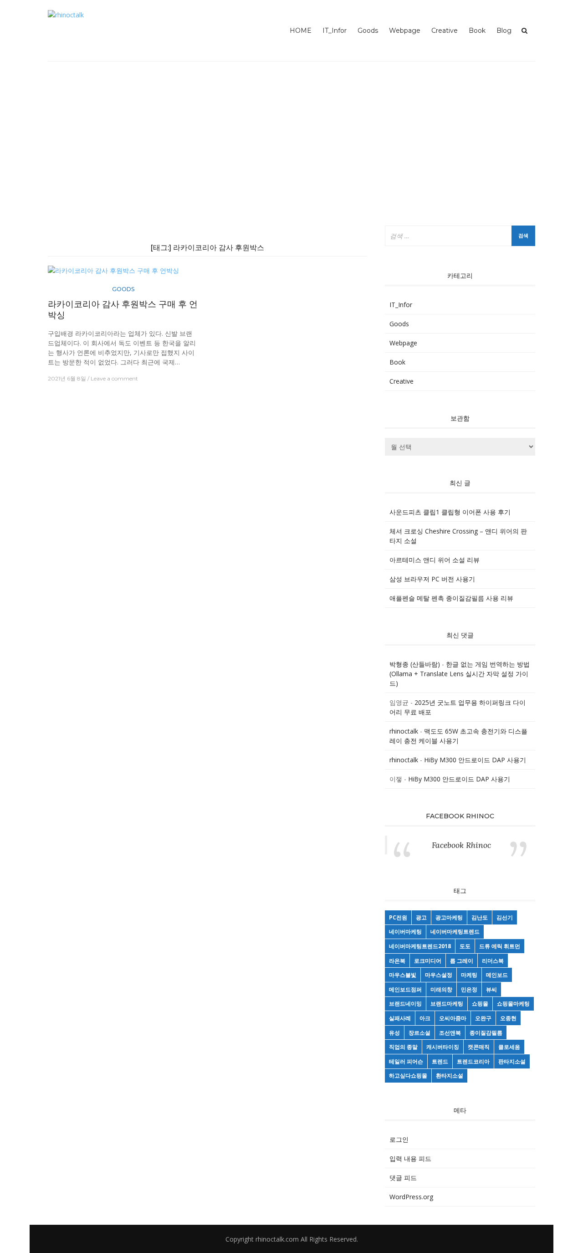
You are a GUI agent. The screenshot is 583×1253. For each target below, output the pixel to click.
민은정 (469, 989)
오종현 (508, 1018)
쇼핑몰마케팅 (513, 1003)
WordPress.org (411, 1196)
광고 (421, 917)
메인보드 (497, 975)
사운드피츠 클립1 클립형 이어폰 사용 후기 (450, 512)
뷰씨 (491, 989)
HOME (301, 30)
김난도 (479, 917)
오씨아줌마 (452, 1018)
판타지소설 (512, 1061)
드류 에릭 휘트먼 (499, 946)
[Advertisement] (291, 143)
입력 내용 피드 (410, 1158)
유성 (394, 1033)
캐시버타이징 (442, 1047)
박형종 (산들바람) (414, 664)
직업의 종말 (403, 1047)
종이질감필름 (486, 1033)
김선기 (504, 917)
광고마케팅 (449, 917)
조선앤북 (450, 1033)
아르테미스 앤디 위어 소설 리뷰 (434, 559)
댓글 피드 (403, 1177)
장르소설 (419, 1033)
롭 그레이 (461, 961)
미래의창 (441, 989)
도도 (465, 946)
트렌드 (440, 1061)
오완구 (483, 1018)
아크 (424, 1018)
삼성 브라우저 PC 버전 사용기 (432, 579)
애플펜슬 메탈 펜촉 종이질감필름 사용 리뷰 (451, 598)
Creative (444, 30)
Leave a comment (114, 378)
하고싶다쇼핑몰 (408, 1075)
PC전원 (398, 917)
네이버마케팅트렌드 (455, 931)
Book (477, 30)
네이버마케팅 (405, 931)
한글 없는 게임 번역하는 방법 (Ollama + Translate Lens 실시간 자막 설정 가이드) (459, 674)
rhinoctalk (403, 731)
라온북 (397, 961)
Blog (503, 30)
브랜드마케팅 (446, 1003)
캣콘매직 (479, 1047)
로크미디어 (427, 961)
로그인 (399, 1139)
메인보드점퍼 (405, 989)
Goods (368, 30)
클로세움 (509, 1047)
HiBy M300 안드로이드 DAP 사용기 (475, 759)
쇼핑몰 (480, 1003)
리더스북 (493, 961)
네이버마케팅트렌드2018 (420, 946)
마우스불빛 (402, 975)
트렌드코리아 (473, 1061)
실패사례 (400, 1018)
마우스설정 (438, 975)
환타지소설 (449, 1075)
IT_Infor (334, 30)
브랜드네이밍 (405, 1003)
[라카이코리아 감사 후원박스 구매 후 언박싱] (113, 274)
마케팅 (469, 975)
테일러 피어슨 (406, 1061)
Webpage (404, 30)
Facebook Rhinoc (460, 816)
